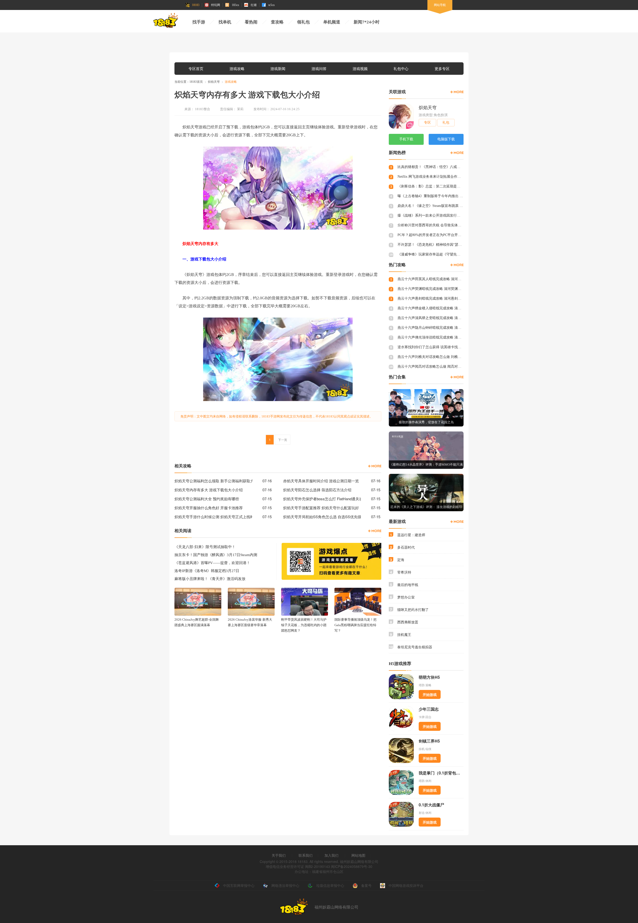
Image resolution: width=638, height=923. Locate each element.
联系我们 (306, 855)
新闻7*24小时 (367, 22)
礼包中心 (401, 68)
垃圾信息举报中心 (330, 885)
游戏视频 (360, 68)
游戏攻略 (237, 68)
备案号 (366, 885)
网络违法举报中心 (285, 885)
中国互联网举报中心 (238, 885)
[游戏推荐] (457, 377)
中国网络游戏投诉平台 (406, 885)
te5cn (271, 5)
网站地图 (358, 855)
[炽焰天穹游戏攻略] (374, 466)
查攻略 (277, 22)
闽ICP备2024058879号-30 (351, 866)
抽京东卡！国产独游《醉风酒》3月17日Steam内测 (215, 555)
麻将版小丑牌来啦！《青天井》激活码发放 (209, 579)
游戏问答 (319, 68)
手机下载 (406, 139)
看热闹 (251, 22)
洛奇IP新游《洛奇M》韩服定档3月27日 (206, 571)
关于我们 (279, 855)
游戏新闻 (277, 68)
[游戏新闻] (374, 531)
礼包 (445, 122)
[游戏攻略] (457, 153)
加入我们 (331, 855)
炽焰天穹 (214, 82)
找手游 (198, 22)
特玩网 (215, 5)
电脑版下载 (446, 139)
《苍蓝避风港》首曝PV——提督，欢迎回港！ (212, 563)
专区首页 (195, 68)
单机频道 (331, 22)
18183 (195, 5)
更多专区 (442, 68)
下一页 (282, 439)
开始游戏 (430, 694)
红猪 (254, 5)
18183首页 (196, 82)
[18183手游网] (165, 21)
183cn (235, 5)
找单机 (225, 22)
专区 (427, 122)
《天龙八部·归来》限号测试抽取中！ (205, 547)
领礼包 (303, 22)
